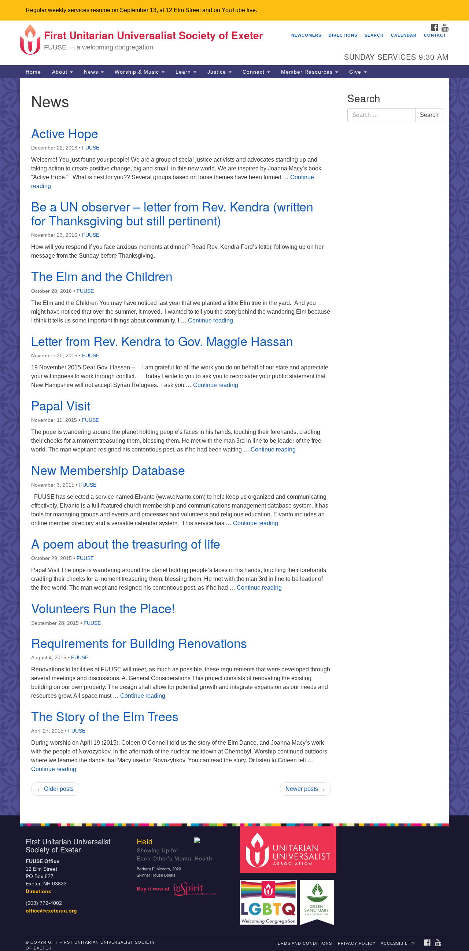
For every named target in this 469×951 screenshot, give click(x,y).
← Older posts (55, 789)
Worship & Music (138, 72)
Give (356, 72)
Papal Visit (60, 405)
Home (33, 72)
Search (374, 35)
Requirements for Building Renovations (139, 643)
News (92, 72)
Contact (435, 35)
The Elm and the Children (102, 276)
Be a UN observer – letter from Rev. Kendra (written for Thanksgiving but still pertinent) (172, 213)
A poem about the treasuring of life (125, 543)
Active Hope (64, 133)
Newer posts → (305, 789)
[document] (234, 446)
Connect (254, 72)
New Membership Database (108, 470)
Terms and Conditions (303, 943)
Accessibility (398, 943)
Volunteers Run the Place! (103, 608)
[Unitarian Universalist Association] (289, 849)
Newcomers (306, 35)
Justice (217, 72)
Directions (343, 35)
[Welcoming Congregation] (269, 899)
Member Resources (308, 72)
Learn (184, 72)
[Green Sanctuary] (318, 899)
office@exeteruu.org (51, 911)
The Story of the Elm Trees (104, 716)
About (60, 72)
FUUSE (90, 148)
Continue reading (210, 320)
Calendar (404, 35)
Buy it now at (154, 889)
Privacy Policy (357, 943)
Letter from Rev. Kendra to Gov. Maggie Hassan (162, 341)
